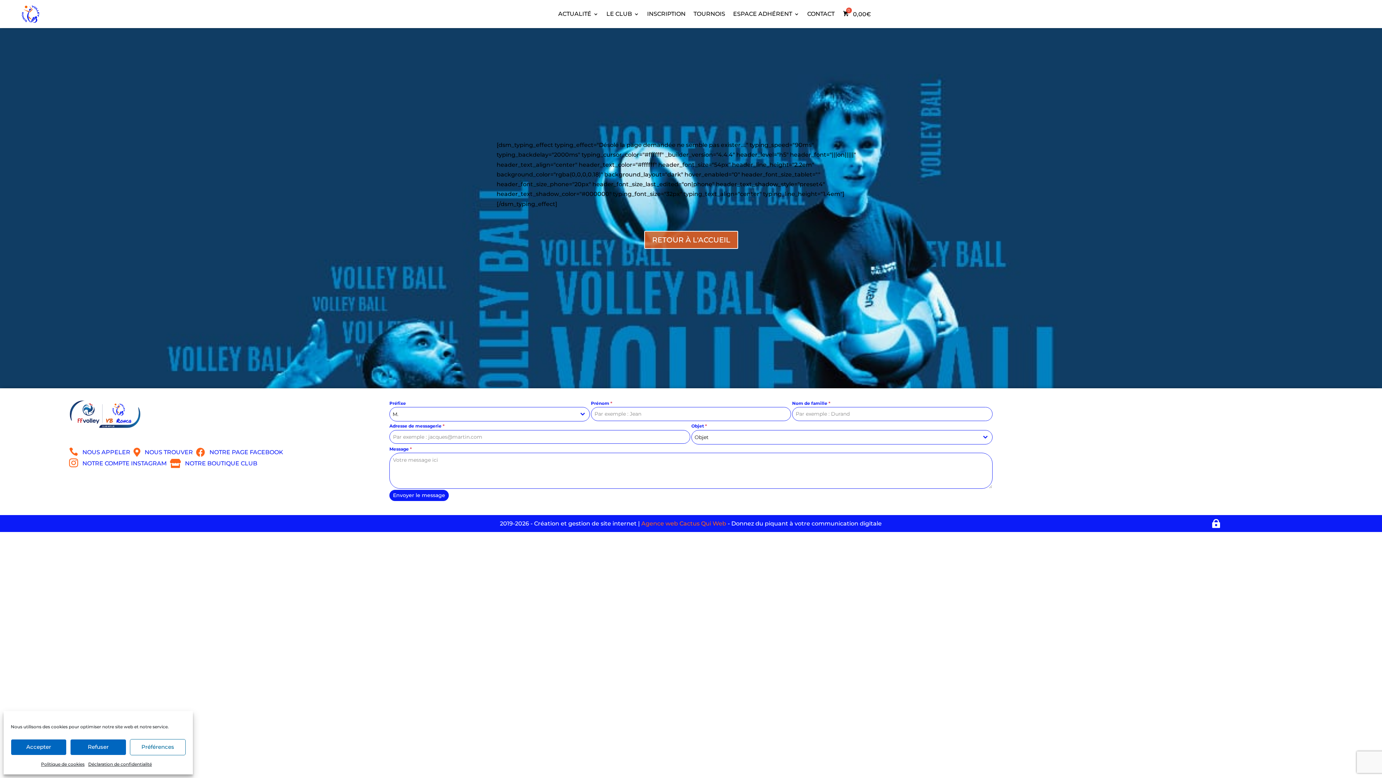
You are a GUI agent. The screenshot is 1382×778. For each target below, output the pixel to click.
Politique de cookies (63, 764)
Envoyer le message (419, 495)
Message (400, 449)
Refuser (98, 746)
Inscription (666, 13)
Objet (699, 426)
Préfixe (397, 403)
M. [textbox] (395, 414)
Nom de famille (811, 403)
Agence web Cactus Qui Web (683, 523)
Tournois (709, 13)
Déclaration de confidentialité (120, 764)
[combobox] (489, 414)
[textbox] (835, 437)
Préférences (157, 746)
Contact (821, 13)
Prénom (601, 403)
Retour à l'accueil (691, 240)
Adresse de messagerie (416, 426)
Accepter (38, 746)
